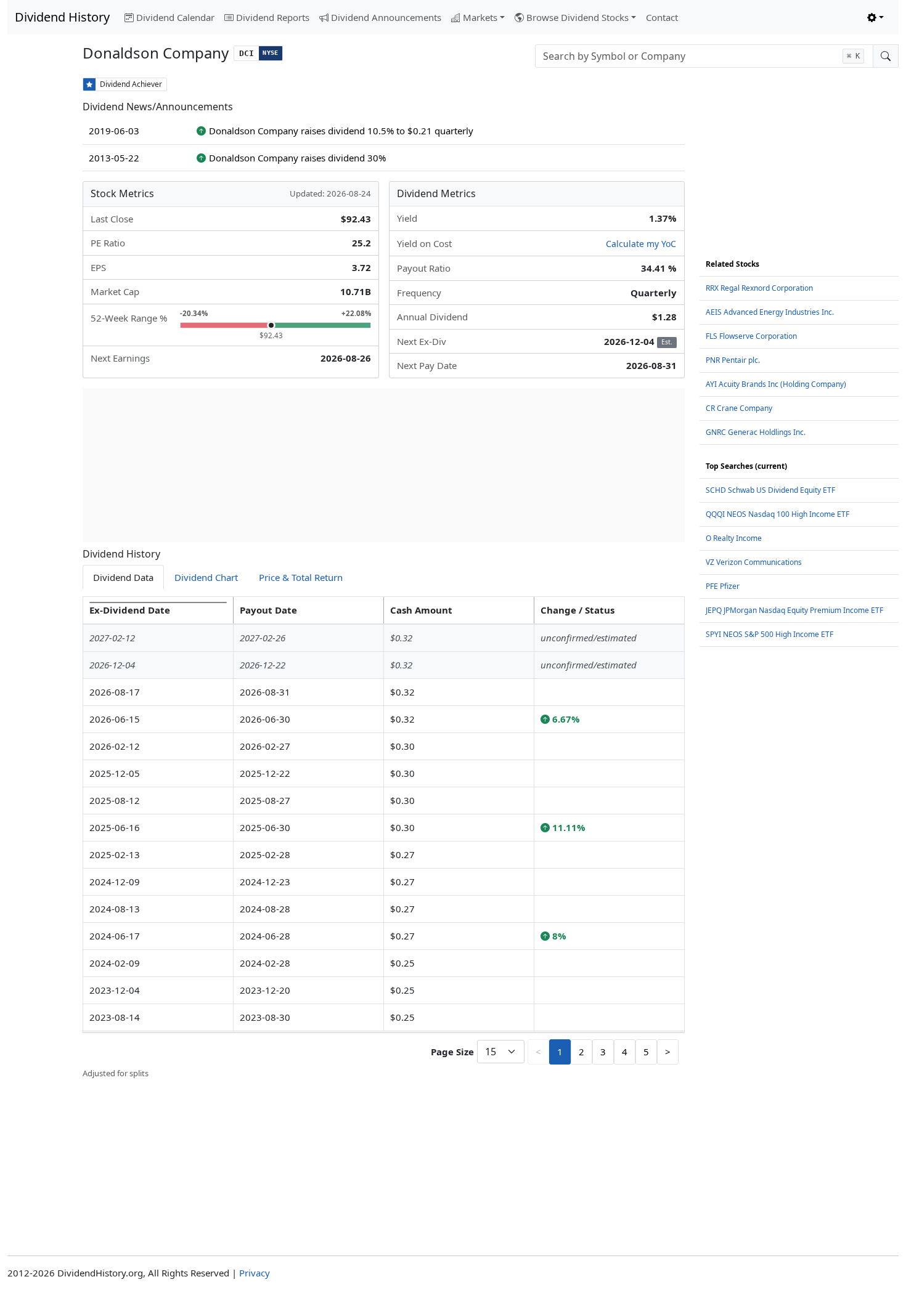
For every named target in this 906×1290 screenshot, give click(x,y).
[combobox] (704, 56)
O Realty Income (734, 538)
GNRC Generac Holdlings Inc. (756, 432)
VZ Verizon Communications (754, 562)
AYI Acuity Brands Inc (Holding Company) (776, 384)
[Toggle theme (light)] (875, 18)
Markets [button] (480, 17)
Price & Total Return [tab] (301, 577)
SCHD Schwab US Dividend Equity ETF (770, 490)
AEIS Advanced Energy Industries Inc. (770, 312)
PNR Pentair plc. (733, 360)
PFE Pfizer (723, 586)
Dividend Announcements (386, 17)
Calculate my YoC (641, 243)
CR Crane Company (739, 408)
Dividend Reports (272, 17)
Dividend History (62, 17)
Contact (662, 17)
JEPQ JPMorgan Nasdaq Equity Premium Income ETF (794, 610)
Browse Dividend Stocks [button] (577, 17)
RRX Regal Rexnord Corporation (759, 288)
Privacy (254, 1273)
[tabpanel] (383, 837)
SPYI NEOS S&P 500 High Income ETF (769, 634)
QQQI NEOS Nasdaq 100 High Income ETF (777, 514)
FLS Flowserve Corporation (751, 336)
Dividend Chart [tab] (206, 577)
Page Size (452, 1051)
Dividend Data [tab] (123, 577)
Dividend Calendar (175, 17)
